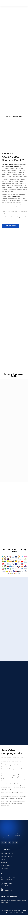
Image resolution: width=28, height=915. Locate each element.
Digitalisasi (16, 196)
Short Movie (4, 862)
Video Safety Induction (6, 856)
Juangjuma (12, 912)
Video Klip (3, 859)
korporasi (4, 208)
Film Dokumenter (5, 865)
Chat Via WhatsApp (10, 225)
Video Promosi (4, 868)
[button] (5, 384)
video (3, 50)
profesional (4, 64)
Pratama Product (17, 910)
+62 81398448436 (8, 890)
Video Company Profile (15, 166)
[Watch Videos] (3, 95)
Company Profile (17, 116)
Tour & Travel (19, 912)
